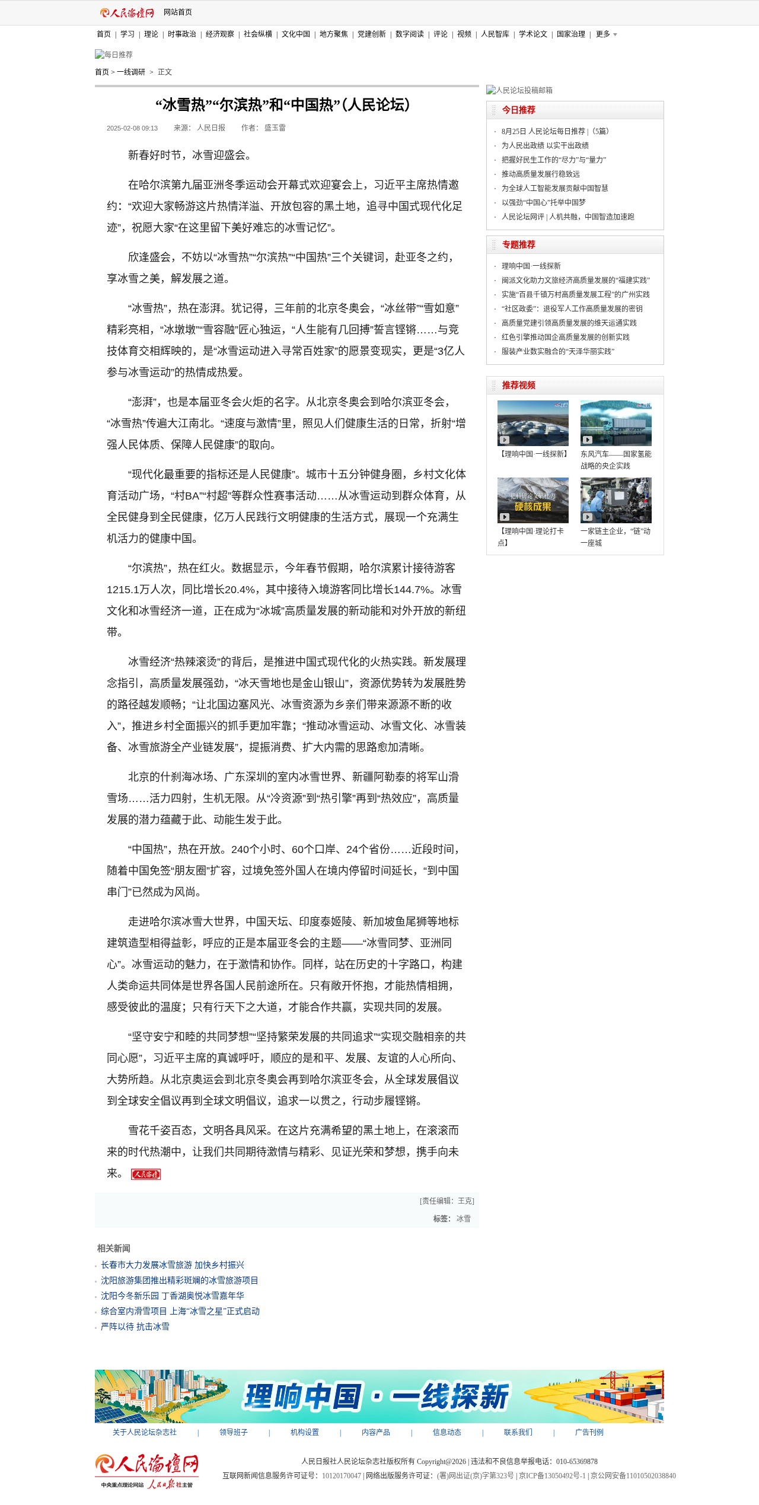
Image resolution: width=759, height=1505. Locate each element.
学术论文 (533, 34)
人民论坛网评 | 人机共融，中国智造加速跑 (568, 217)
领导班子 (233, 1432)
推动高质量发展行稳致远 (541, 174)
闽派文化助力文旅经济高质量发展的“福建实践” (576, 280)
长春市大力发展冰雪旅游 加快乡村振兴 (172, 1265)
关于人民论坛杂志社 (145, 1432)
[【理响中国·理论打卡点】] (533, 482)
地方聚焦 (334, 34)
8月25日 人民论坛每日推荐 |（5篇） (557, 132)
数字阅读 (410, 34)
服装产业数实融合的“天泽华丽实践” (558, 352)
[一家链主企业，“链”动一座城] (616, 482)
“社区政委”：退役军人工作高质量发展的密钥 (572, 309)
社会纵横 (258, 34)
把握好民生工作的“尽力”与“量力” (554, 160)
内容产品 (376, 1432)
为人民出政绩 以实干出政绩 (545, 146)
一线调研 (131, 72)
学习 (127, 34)
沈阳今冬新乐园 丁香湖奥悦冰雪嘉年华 (172, 1295)
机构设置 (305, 1432)
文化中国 (296, 34)
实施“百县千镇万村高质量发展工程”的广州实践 (576, 295)
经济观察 (220, 34)
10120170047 (341, 1476)
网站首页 (178, 12)
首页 (104, 34)
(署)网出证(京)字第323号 (475, 1476)
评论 (440, 34)
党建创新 (372, 34)
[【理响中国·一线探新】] (533, 404)
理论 (151, 34)
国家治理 (571, 34)
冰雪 (464, 1219)
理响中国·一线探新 (531, 266)
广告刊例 (589, 1432)
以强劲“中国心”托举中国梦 (544, 203)
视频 (464, 34)
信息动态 (447, 1432)
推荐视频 (518, 385)
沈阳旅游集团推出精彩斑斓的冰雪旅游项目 (180, 1280)
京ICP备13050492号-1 (552, 1476)
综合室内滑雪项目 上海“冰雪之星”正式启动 (180, 1311)
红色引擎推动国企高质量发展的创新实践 (566, 337)
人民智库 (495, 34)
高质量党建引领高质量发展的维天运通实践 (569, 323)
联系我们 (518, 1432)
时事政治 (182, 34)
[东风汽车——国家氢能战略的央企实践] (616, 404)
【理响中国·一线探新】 (534, 454)
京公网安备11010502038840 (633, 1476)
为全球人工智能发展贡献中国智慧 (555, 188)
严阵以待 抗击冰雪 (135, 1326)
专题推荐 (518, 244)
